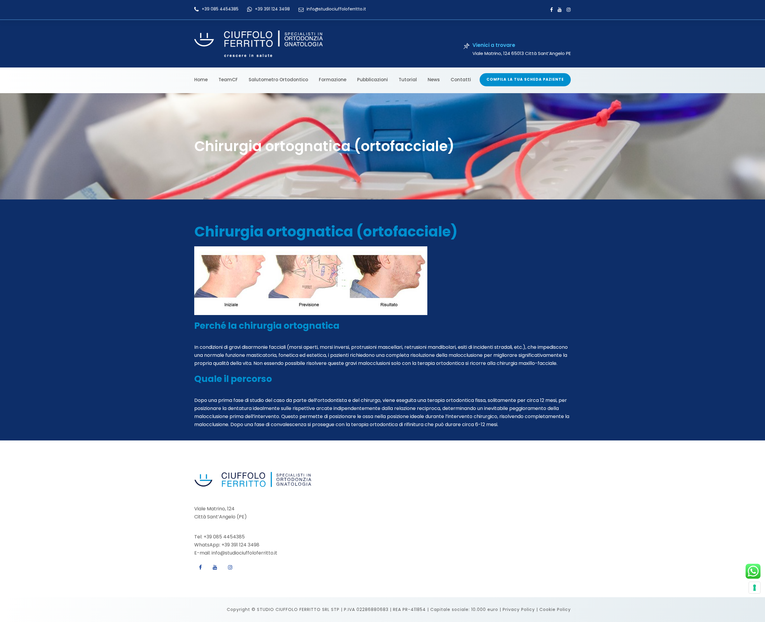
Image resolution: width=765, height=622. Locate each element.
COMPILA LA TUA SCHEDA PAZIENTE (525, 79)
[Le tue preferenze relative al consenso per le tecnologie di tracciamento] (754, 587)
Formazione (332, 79)
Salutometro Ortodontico (278, 79)
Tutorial (408, 79)
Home (201, 79)
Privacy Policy (519, 609)
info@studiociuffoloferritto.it (336, 9)
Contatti (461, 79)
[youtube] (560, 9)
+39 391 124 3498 (272, 9)
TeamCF (228, 79)
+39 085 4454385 (220, 9)
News (434, 79)
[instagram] (569, 9)
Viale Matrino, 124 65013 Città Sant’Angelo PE (521, 53)
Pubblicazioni (372, 79)
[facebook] (551, 9)
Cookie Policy (555, 609)
